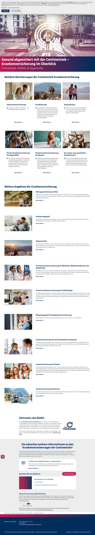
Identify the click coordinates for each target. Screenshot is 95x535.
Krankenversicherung (39, 513)
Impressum (4, 7)
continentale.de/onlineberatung (44, 510)
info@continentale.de (51, 532)
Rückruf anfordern (33, 468)
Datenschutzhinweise (13, 7)
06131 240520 (39, 482)
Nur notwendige (16, 11)
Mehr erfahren (18, 122)
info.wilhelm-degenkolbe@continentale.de (46, 485)
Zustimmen (5, 11)
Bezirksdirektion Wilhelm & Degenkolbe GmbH (14, 513)
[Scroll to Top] (87, 263)
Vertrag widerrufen (86, 532)
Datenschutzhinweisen (54, 5)
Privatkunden (30, 513)
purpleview (29, 505)
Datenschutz (4, 5)
